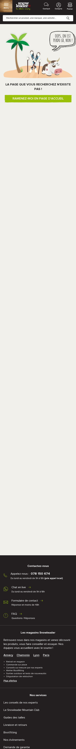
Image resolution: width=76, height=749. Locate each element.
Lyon (36, 655)
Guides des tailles (14, 717)
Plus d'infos (10, 681)
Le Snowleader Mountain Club (21, 710)
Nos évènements (14, 739)
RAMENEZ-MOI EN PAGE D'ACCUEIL (38, 98)
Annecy (8, 655)
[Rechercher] (70, 15)
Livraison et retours (15, 725)
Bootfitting (10, 732)
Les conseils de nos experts (21, 702)
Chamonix (23, 655)
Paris (46, 655)
